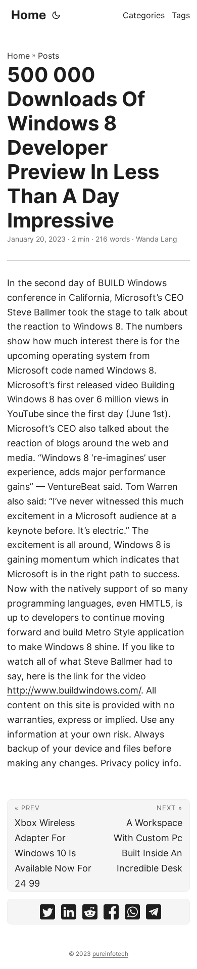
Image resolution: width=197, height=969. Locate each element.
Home (28, 15)
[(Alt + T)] (56, 15)
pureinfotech (110, 953)
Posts (48, 56)
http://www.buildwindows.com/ (74, 690)
